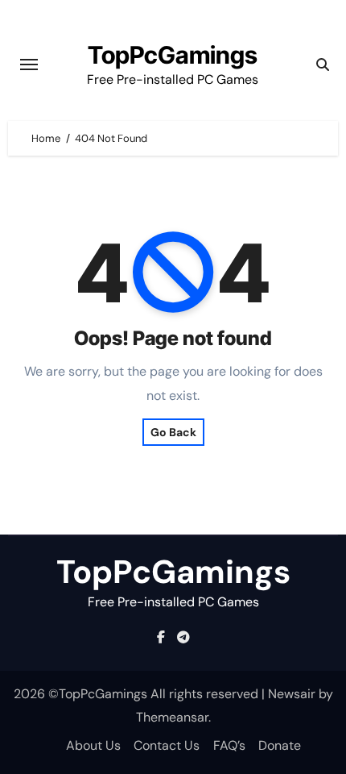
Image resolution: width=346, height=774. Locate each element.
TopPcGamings (172, 54)
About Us (93, 745)
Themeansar (172, 717)
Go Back (173, 432)
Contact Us (167, 745)
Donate (279, 745)
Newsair (291, 693)
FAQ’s (229, 745)
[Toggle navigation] (29, 64)
